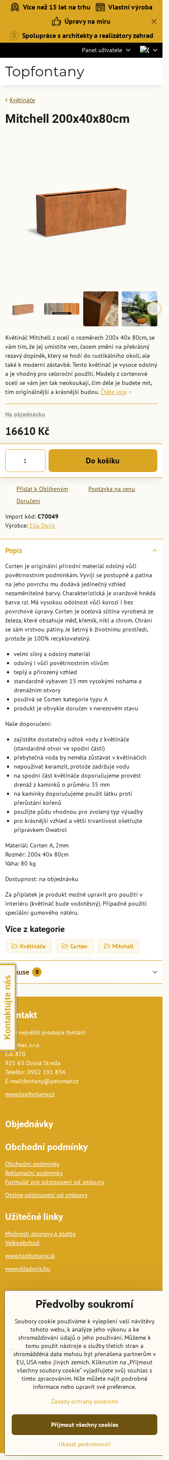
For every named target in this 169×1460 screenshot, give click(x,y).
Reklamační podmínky (34, 1173)
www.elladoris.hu (27, 1268)
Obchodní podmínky (32, 1164)
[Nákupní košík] (131, 71)
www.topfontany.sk (30, 1256)
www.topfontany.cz (30, 1094)
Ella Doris (42, 525)
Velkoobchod (22, 1243)
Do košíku (103, 461)
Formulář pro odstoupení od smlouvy (54, 1182)
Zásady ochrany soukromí (84, 1401)
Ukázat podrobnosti (84, 1444)
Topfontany (44, 71)
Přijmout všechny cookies (84, 1425)
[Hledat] (110, 71)
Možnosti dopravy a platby (40, 1234)
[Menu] (152, 71)
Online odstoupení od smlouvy (46, 1195)
